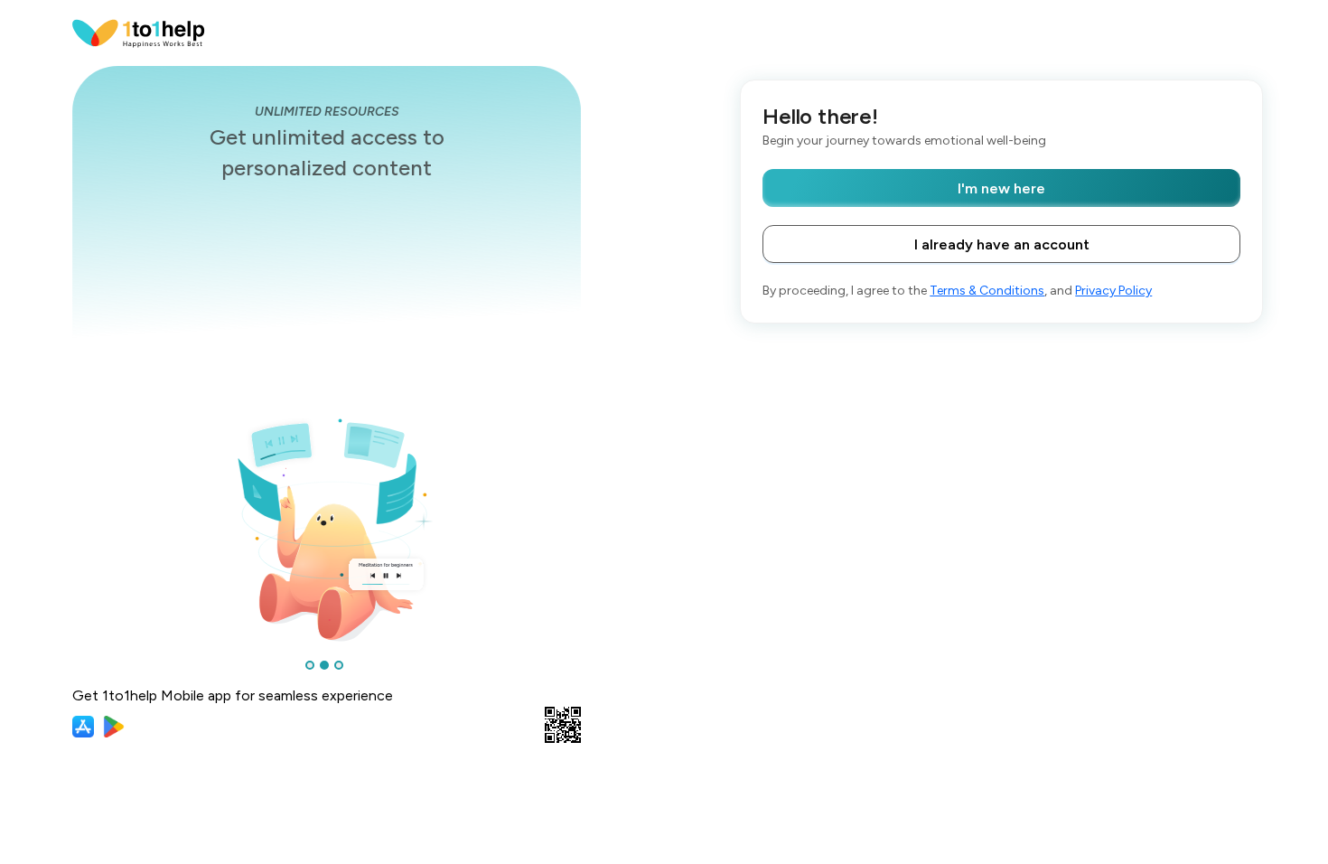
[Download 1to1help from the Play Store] (114, 726)
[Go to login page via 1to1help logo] (138, 32)
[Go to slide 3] (338, 665)
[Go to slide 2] (324, 665)
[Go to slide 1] (309, 665)
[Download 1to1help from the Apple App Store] (83, 726)
